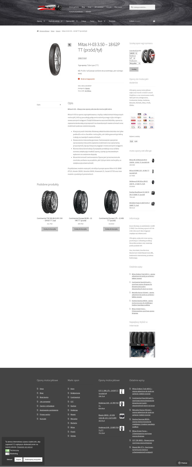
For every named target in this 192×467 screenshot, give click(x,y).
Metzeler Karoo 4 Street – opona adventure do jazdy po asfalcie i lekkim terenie (143, 294)
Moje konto (118, 7)
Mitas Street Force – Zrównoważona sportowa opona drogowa (143, 311)
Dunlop (73, 406)
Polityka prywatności (76, 12)
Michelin (74, 423)
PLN (131, 141)
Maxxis (73, 414)
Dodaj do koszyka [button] (50, 229)
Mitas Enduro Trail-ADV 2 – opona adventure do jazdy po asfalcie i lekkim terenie (143, 276)
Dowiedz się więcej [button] (25, 447)
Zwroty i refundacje (47, 406)
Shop (89, 7)
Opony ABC (70, 21)
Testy (92, 21)
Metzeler (74, 419)
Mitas (89, 91)
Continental (75, 397)
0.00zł (135, 21)
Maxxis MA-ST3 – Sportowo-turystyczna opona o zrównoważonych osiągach (142, 449)
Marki (100, 21)
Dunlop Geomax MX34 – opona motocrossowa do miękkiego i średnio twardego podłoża (142, 303)
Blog (83, 7)
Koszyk (109, 7)
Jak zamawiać (98, 7)
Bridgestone (75, 393)
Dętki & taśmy (54, 21)
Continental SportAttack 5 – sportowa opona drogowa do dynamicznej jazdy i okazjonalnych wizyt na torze (142, 285)
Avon (72, 389)
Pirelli (73, 431)
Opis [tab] (38, 105)
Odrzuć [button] (9, 459)
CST (72, 401)
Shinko (73, 436)
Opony (39, 21)
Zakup (83, 21)
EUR (136, 141)
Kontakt (88, 12)
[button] (69, 45)
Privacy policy (45, 414)
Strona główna (74, 7)
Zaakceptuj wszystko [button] (33, 459)
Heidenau (74, 410)
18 (85, 91)
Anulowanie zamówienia (49, 410)
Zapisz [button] (18, 459)
